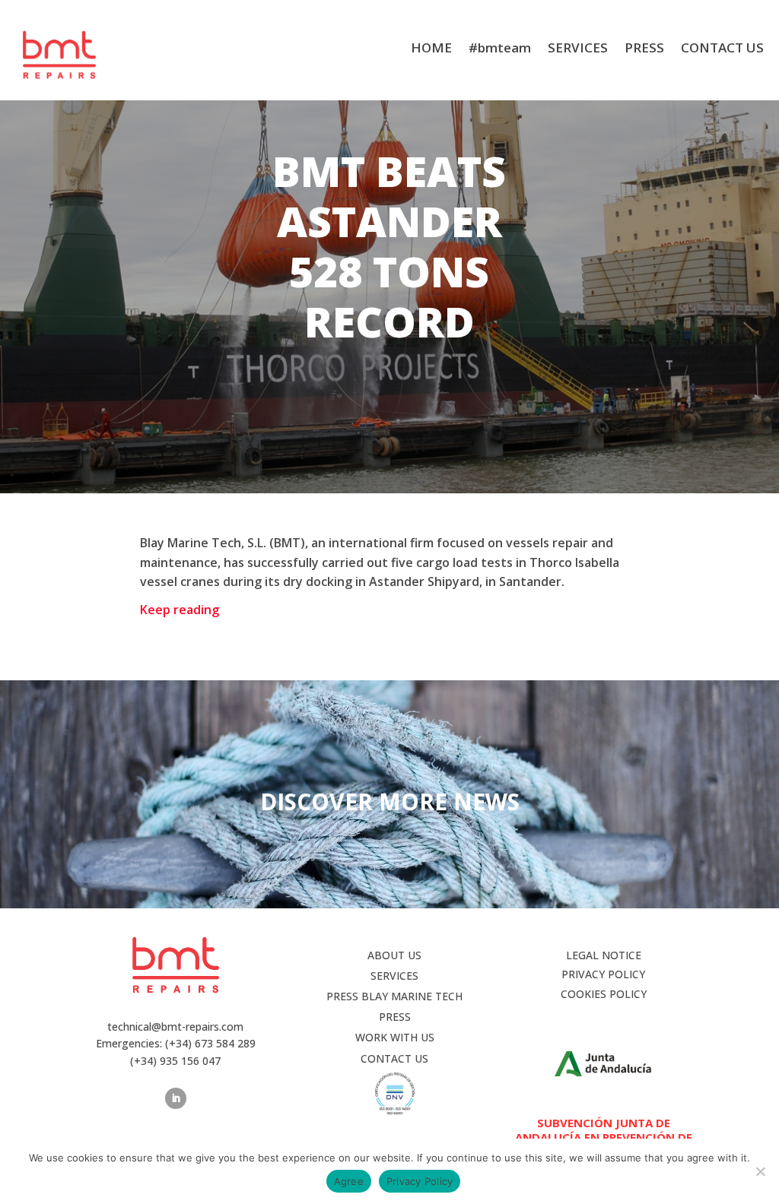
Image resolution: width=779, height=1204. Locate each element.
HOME (431, 49)
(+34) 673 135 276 (390, 14)
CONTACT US (722, 49)
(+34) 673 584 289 (210, 1043)
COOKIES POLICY (604, 994)
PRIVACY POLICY (603, 974)
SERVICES (578, 49)
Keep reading (179, 609)
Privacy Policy (419, 1181)
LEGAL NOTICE (603, 955)
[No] (760, 1171)
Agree (349, 1181)
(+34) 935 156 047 (499, 14)
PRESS (644, 49)
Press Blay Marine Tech (394, 996)
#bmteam (500, 49)
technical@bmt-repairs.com (175, 1026)
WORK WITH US (394, 1037)
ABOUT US (394, 955)
